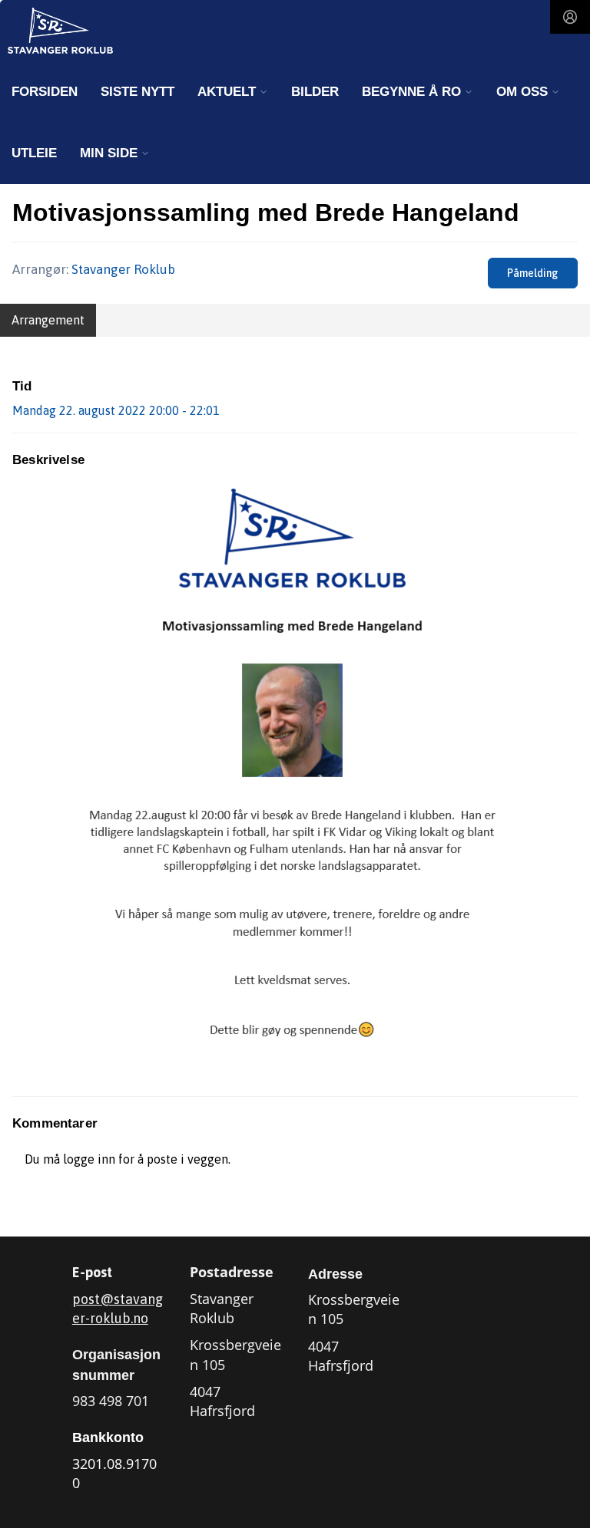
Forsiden (45, 91)
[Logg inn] (570, 17)
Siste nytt (137, 91)
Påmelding (533, 273)
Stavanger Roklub (123, 269)
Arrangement (48, 320)
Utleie (34, 153)
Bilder (315, 91)
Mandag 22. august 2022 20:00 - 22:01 (116, 410)
